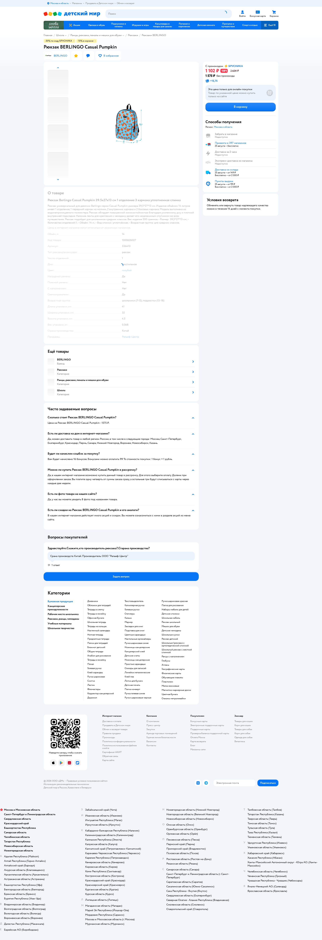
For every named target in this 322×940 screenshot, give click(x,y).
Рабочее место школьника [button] (63, 614)
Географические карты (173, 669)
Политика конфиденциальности (119, 741)
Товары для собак (243, 729)
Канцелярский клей (135, 651)
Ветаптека (239, 741)
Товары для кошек (243, 721)
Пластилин (167, 681)
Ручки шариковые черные (138, 697)
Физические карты (171, 673)
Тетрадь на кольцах (97, 626)
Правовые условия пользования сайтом (87, 780)
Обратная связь (110, 756)
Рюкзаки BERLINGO (154, 35)
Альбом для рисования (99, 655)
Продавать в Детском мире (116, 725)
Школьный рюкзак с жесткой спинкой (177, 651)
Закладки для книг (134, 626)
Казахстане (73, 787)
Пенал (90, 664)
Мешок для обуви (171, 626)
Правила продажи (111, 733)
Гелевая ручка (94, 668)
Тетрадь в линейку (96, 613)
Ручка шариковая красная (175, 601)
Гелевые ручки (132, 609)
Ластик (91, 685)
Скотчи (91, 681)
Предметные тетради (98, 639)
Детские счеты (132, 655)
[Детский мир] (72, 14)
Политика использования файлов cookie (119, 747)
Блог (192, 745)
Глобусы (166, 660)
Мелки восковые (170, 686)
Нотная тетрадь (95, 634)
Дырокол (92, 697)
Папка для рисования (172, 605)
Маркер (129, 622)
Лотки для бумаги (134, 681)
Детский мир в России (55, 787)
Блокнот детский (96, 647)
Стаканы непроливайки (174, 698)
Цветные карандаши (135, 634)
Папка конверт (132, 689)
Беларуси (86, 787)
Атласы (165, 665)
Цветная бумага (170, 694)
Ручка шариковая (96, 676)
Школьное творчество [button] (61, 628)
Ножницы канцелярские (137, 647)
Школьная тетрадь (96, 622)
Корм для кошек (242, 725)
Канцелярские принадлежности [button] (58, 607)
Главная (48, 35)
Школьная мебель (171, 618)
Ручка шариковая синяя (136, 643)
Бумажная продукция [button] (60, 601)
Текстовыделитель (134, 601)
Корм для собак (242, 733)
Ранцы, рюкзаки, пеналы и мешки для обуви (96, 35)
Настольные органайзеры (138, 639)
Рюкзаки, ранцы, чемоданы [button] (63, 619)
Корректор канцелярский (100, 693)
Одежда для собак (243, 737)
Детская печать (132, 685)
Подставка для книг (135, 630)
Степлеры (130, 613)
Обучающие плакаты (172, 677)
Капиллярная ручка (134, 605)
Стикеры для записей (135, 668)
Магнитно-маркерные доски (176, 690)
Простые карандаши (135, 664)
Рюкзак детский (170, 639)
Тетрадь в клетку (95, 609)
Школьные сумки (171, 634)
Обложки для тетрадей (99, 605)
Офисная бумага (95, 618)
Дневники (92, 601)
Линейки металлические (137, 672)
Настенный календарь (98, 630)
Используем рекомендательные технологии (66, 784)
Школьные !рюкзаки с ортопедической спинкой (175, 644)
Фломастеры (93, 689)
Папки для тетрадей (97, 643)
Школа (60, 35)
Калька (128, 618)
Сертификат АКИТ (112, 752)
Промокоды (108, 737)
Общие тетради (95, 651)
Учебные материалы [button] (60, 623)
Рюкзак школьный (171, 622)
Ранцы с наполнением (173, 656)
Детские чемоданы (171, 630)
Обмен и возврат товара (114, 729)
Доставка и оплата (111, 721)
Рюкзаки (133, 35)
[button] (269, 25)
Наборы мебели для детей (175, 609)
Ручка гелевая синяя (135, 693)
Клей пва (129, 676)
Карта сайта (108, 760)
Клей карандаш (95, 672)
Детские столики (170, 613)
